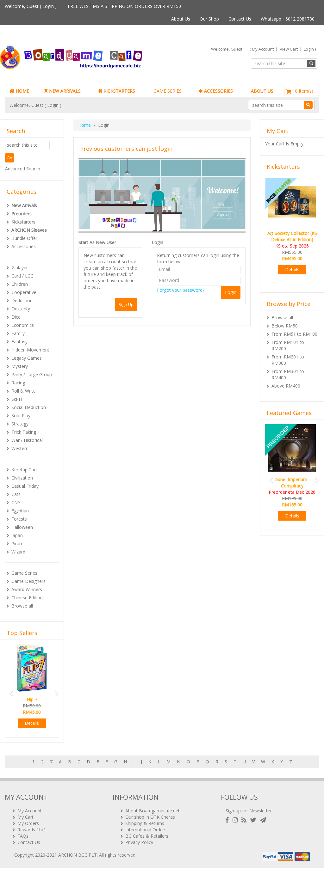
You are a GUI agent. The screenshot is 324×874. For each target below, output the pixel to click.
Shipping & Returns (144, 823)
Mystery (19, 366)
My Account (263, 49)
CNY (15, 502)
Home (84, 125)
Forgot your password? (180, 290)
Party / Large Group (31, 374)
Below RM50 (284, 326)
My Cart (25, 817)
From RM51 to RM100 (294, 334)
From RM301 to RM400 (287, 374)
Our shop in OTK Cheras (150, 817)
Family (18, 333)
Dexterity (20, 309)
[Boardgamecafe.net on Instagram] (236, 820)
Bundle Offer (24, 238)
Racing (18, 383)
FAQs (22, 836)
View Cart (289, 49)
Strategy (19, 424)
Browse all (22, 606)
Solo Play (20, 416)
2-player (19, 268)
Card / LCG (22, 276)
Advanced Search (22, 169)
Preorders (21, 214)
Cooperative (23, 292)
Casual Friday (25, 486)
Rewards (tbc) (31, 830)
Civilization (22, 478)
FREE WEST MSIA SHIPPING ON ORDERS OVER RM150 (124, 6)
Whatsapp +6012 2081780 (288, 19)
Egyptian (20, 511)
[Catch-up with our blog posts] (245, 820)
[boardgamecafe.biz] (76, 57)
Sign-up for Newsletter (249, 811)
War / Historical (27, 440)
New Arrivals (24, 205)
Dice (16, 317)
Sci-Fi (16, 399)
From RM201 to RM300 (287, 360)
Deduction (22, 300)
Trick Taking (23, 432)
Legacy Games (26, 358)
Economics (22, 325)
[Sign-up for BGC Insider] (263, 820)
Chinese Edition (27, 598)
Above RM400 (285, 386)
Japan (17, 535)
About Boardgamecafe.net (152, 811)
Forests (19, 519)
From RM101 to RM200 (287, 345)
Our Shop (209, 19)
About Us (180, 19)
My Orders (28, 823)
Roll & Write (23, 391)
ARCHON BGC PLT (77, 855)
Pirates (18, 544)
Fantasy (19, 342)
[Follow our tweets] (254, 820)
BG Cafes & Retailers (146, 836)
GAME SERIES (167, 91)
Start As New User (97, 242)
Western (19, 448)
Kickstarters (23, 222)
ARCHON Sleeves (29, 230)
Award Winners (26, 589)
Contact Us (239, 19)
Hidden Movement (30, 350)
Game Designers (28, 581)
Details (32, 723)
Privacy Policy (139, 842)
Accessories (23, 246)
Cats (16, 494)
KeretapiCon (24, 470)
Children (19, 284)
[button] (9, 690)
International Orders (145, 830)
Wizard (18, 552)
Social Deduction (28, 407)
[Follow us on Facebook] (228, 820)
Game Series (24, 573)
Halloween (22, 527)
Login (48, 6)
